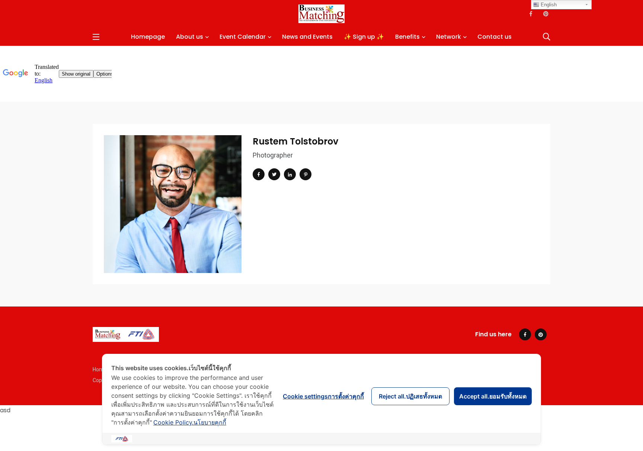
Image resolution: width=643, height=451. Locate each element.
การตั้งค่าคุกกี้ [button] (323, 396)
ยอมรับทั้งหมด (493, 396)
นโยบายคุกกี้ (189, 422)
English (548, 4)
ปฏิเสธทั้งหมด (410, 396)
